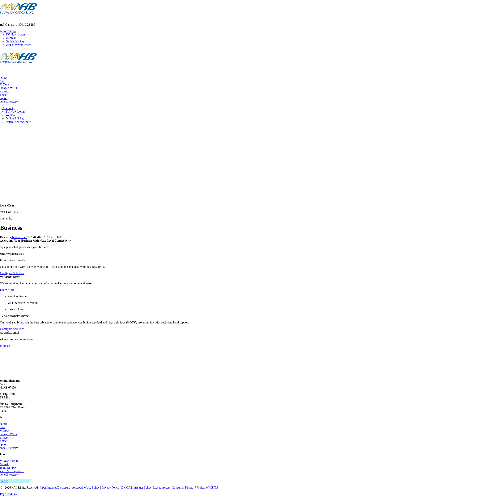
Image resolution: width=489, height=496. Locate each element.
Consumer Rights (182, 487)
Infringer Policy (142, 487)
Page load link (8, 494)
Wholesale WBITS (206, 487)
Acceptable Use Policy (86, 487)
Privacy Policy (110, 487)
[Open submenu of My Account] (14, 32)
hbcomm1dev (19, 237)
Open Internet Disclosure (55, 487)
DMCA (125, 487)
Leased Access (162, 487)
